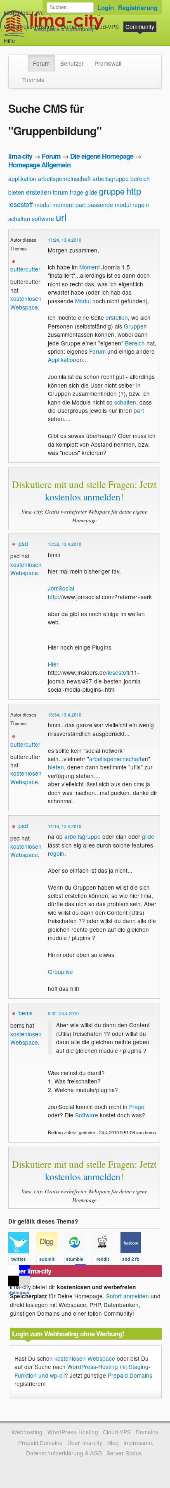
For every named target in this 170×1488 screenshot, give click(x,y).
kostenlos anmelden (82, 496)
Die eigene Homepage (101, 156)
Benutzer (72, 63)
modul (43, 204)
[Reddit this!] (106, 1261)
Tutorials (33, 80)
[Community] (22, 59)
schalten (19, 218)
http (133, 190)
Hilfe (9, 40)
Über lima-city (84, 1442)
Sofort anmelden (127, 1296)
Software (86, 1115)
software (43, 218)
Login (105, 7)
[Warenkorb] (22, 37)
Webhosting (27, 1432)
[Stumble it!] (78, 1261)
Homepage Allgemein (39, 164)
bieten (16, 192)
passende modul (109, 204)
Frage (136, 1106)
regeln (140, 204)
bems (26, 1013)
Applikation (62, 359)
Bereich (135, 343)
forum (60, 192)
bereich (140, 178)
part (81, 204)
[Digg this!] (50, 1261)
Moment (89, 267)
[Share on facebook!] (133, 1261)
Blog (113, 1442)
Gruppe (134, 326)
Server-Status (124, 1453)
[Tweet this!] (22, 1261)
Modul (83, 301)
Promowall (107, 63)
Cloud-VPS (105, 26)
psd (23, 543)
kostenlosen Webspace (26, 302)
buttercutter (25, 269)
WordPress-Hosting (29, 26)
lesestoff (20, 204)
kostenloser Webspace (33, 12)
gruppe (112, 191)
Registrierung (138, 7)
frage (76, 192)
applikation (22, 178)
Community (139, 26)
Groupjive (60, 971)
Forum (41, 63)
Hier (53, 664)
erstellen (38, 192)
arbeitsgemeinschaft (64, 178)
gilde (91, 192)
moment (63, 204)
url (61, 217)
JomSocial (61, 588)
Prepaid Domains (130, 1375)
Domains (72, 26)
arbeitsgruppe (110, 178)
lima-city (20, 156)
